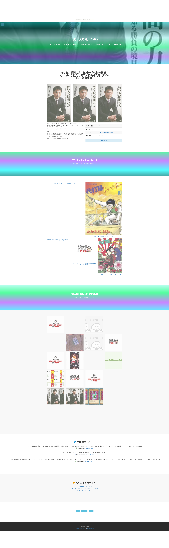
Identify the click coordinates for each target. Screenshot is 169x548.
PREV (78, 511)
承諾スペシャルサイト (84, 490)
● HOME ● (84, 511)
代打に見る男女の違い (84, 39)
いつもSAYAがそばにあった (84, 486)
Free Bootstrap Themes (80, 528)
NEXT (91, 511)
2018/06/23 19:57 (89, 461)
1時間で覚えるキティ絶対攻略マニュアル (84, 488)
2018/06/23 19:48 (90, 455)
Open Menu (2, 24)
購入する (104, 140)
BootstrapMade (90, 528)
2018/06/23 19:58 (88, 448)
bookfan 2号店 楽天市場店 (106, 132)
